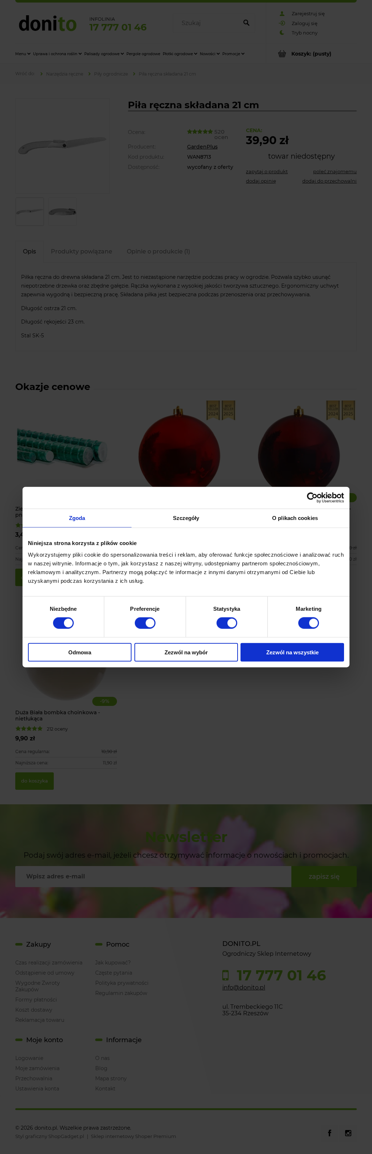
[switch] (145, 623)
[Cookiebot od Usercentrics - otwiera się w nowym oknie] (312, 497)
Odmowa (79, 652)
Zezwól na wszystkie (292, 652)
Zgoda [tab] (77, 518)
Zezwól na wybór (186, 652)
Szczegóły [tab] (186, 518)
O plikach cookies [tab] (295, 518)
